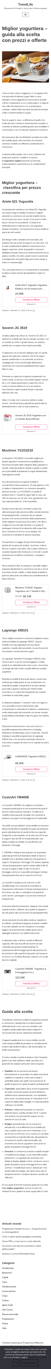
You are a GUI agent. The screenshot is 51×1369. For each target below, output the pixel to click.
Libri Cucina (7, 1309)
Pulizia (5, 1323)
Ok (16, 1363)
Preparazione (8, 1319)
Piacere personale (10, 1314)
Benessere (7, 1273)
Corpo (4, 1296)
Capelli (5, 1277)
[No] (47, 1357)
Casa (4, 1282)
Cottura (5, 1300)
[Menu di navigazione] (25, 14)
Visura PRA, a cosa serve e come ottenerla (21, 1241)
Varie (4, 1328)
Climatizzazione (9, 1286)
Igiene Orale (7, 1305)
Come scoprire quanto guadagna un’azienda (21, 1236)
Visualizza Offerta (31, 300)
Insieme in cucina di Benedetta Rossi (18, 1254)
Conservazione (9, 1291)
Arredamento (8, 1268)
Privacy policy (29, 1363)
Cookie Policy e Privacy (37, 1357)
